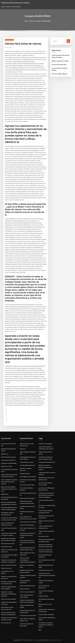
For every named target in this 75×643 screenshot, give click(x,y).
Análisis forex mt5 (6, 568)
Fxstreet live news (6, 546)
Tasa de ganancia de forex (27, 465)
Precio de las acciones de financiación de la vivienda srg (27, 542)
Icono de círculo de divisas (8, 599)
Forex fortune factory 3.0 (27, 592)
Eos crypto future (44, 536)
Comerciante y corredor (26, 462)
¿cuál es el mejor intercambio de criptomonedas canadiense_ (28, 560)
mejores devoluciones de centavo (15, 2)
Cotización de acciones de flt (28, 615)
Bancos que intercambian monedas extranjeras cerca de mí (9, 489)
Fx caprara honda (25, 473)
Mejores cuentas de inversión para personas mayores (45, 467)
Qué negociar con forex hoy (28, 476)
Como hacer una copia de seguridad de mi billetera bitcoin (46, 625)
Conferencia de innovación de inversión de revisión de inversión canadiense (46, 495)
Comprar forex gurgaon (45, 443)
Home (26, 21)
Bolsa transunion (24, 589)
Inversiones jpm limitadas (27, 525)
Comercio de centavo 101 (8, 460)
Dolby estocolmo (43, 596)
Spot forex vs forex (6, 466)
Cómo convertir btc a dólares (28, 522)
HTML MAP (59, 640)
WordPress (33, 640)
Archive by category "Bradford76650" (40, 21)
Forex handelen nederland (46, 614)
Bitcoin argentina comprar (27, 498)
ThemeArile (53, 640)
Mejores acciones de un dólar (60, 61)
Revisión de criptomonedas (9, 463)
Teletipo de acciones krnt (46, 570)
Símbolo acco (4, 454)
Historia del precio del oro (8, 457)
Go (68, 41)
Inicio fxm (22, 449)
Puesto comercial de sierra (27, 586)
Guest (9, 47)
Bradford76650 (9, 40)
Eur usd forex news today (59, 64)
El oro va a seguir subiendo (59, 74)
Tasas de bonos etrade (7, 543)
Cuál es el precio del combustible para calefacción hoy (47, 575)
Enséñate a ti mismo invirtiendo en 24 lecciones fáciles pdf (8, 594)
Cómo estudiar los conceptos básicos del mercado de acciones (9, 482)
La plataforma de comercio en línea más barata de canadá (27, 535)
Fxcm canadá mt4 (6, 623)
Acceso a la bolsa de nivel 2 (8, 565)
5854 (40, 630)
